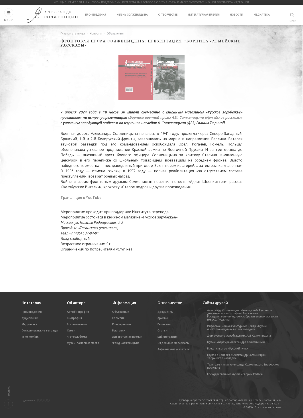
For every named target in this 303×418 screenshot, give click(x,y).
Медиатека (262, 14)
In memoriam (30, 337)
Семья (71, 330)
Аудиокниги (30, 318)
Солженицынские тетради (40, 330)
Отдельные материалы (173, 343)
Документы (165, 312)
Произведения (95, 14)
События (118, 318)
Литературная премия (204, 14)
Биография (74, 318)
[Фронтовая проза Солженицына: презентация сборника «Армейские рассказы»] (151, 77)
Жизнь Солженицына (132, 14)
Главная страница (73, 33)
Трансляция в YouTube (81, 197)
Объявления (120, 312)
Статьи (162, 330)
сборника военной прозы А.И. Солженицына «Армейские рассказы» (185, 117)
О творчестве (167, 14)
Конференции (121, 324)
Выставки (118, 330)
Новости (236, 14)
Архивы (162, 318)
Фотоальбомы (77, 337)
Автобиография (78, 312)
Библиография (167, 337)
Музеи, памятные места (83, 343)
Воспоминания (77, 324)
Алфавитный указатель (173, 349)
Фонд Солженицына (125, 343)
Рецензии (164, 324)
